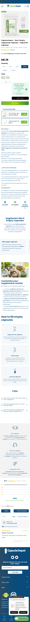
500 (11, 67)
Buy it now (15, 103)
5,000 (24, 66)
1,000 (18, 67)
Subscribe (15, 572)
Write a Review (23, 511)
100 (5, 67)
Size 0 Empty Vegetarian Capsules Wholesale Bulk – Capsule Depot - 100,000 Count (14, 113)
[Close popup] (27, 598)
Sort (14, 516)
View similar (14, 612)
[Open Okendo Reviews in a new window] (7, 506)
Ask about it (23, 612)
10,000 (5, 70)
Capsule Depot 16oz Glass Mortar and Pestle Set (14, 121)
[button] (25, 6)
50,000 (14, 71)
